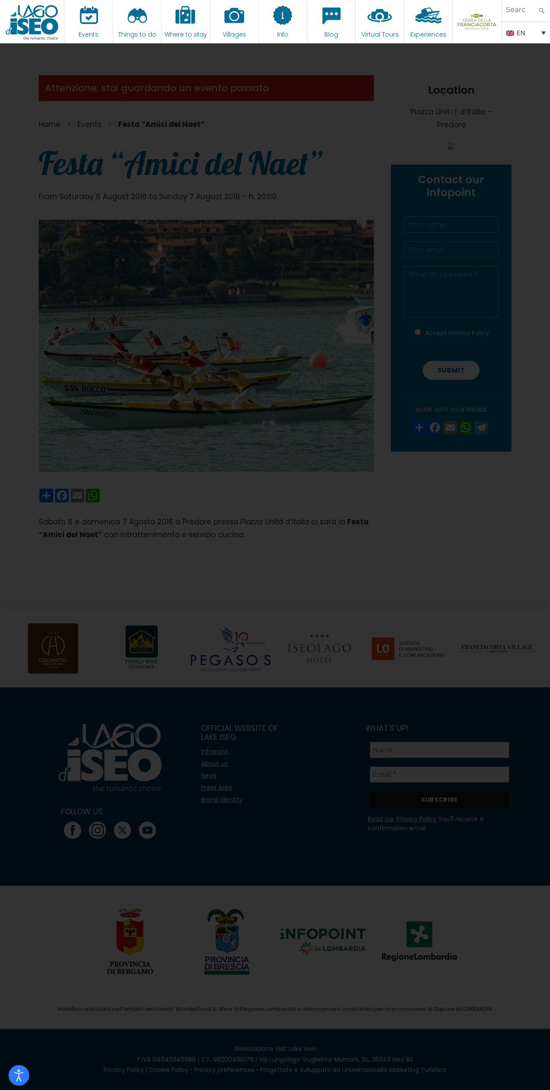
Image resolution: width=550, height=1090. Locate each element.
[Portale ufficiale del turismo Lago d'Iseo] (32, 21)
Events (88, 34)
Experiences (428, 34)
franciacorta (477, 34)
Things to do (137, 34)
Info (282, 34)
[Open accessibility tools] (19, 1075)
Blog (331, 34)
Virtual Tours (380, 34)
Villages (234, 34)
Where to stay (186, 34)
